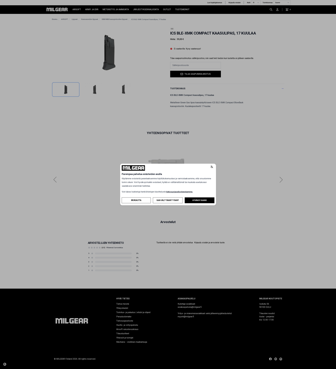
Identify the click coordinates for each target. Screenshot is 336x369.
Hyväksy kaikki (199, 200)
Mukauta (136, 200)
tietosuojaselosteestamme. (179, 192)
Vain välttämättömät (167, 200)
